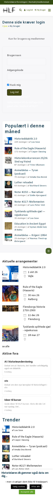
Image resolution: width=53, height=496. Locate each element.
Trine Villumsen (37, 165)
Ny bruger (41, 10)
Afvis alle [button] (35, 486)
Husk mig (15, 85)
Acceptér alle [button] (27, 492)
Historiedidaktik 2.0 (34, 267)
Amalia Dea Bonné (38, 177)
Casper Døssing (38, 152)
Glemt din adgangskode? (18, 97)
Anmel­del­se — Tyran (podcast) (29, 446)
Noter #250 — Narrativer (28, 192)
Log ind (29, 10)
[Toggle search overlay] (20, 10)
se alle (5, 346)
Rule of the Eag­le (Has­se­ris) (30, 148)
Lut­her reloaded (23, 182)
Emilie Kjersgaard (38, 195)
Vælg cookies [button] (19, 486)
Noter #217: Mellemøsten (29, 201)
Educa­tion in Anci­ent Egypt (30, 223)
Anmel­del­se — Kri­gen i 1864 (30, 235)
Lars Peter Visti (37, 205)
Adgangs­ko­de (15, 70)
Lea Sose (35, 142)
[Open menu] (49, 10)
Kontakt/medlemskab (39, 2)
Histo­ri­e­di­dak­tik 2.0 (25, 138)
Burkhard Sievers (38, 186)
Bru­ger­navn (14, 55)
